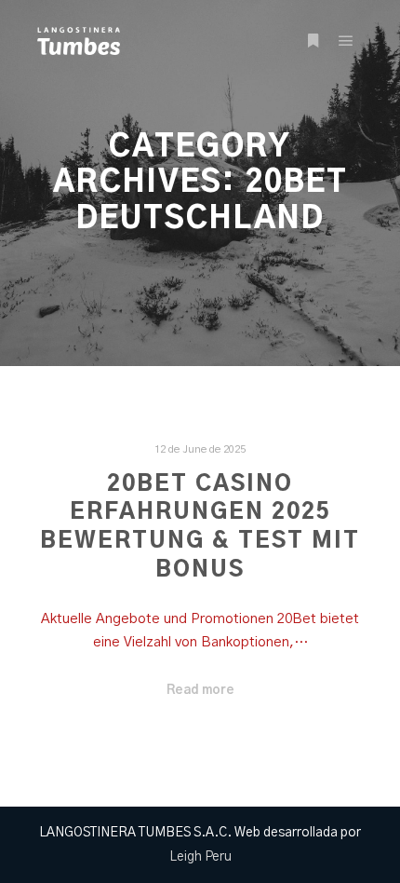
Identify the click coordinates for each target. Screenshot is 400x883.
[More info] (312, 41)
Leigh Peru (200, 856)
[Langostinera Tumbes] (78, 41)
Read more (200, 690)
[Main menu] (346, 41)
